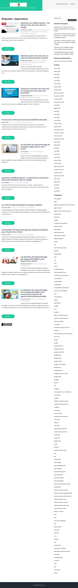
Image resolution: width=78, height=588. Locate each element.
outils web (57, 435)
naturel (56, 422)
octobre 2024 (58, 136)
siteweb (56, 533)
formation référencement (62, 327)
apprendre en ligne (60, 235)
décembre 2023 (59, 166)
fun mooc (57, 337)
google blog (57, 355)
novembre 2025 (59, 96)
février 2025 (57, 123)
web (55, 564)
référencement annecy (61, 490)
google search (58, 370)
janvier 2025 (57, 127)
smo (55, 536)
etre (55, 309)
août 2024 (57, 142)
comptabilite (58, 278)
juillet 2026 (57, 71)
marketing (57, 395)
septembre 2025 (59, 102)
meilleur (56, 398)
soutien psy (57, 545)
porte (55, 444)
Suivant (9, 324)
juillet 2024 (57, 145)
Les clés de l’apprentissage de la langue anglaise (22, 205)
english (56, 306)
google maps (58, 361)
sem (55, 514)
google (25, 32)
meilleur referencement (61, 401)
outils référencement (41, 32)
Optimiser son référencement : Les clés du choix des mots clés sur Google (35, 25)
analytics (56, 217)
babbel (56, 251)
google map (57, 358)
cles (21, 32)
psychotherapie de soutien (62, 484)
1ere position (57, 199)
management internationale (62, 392)
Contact (72, 4)
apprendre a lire (59, 232)
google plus (57, 367)
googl (55, 340)
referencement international (62, 496)
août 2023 (57, 179)
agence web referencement (62, 211)
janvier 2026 (57, 90)
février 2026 (57, 87)
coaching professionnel (61, 275)
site (55, 524)
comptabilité (58, 281)
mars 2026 (57, 84)
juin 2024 (56, 148)
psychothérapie (59, 481)
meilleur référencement (61, 404)
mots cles (31, 32)
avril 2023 (57, 191)
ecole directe (58, 297)
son (55, 542)
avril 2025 (57, 117)
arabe (56, 242)
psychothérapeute (59, 472)
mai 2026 (56, 78)
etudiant (56, 312)
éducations (57, 303)
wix (55, 567)
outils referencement (26, 33)
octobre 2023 (58, 173)
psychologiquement (60, 465)
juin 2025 (56, 111)
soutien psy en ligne (60, 548)
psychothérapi (58, 475)
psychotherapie (59, 478)
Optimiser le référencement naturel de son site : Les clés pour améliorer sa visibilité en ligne (65, 35)
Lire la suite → (8, 49)
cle (48, 30)
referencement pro (60, 508)
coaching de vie (58, 269)
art (55, 245)
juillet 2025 (57, 108)
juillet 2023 (57, 182)
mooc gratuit (58, 413)
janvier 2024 (57, 163)
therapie (56, 554)
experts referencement (61, 318)
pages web (57, 441)
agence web (57, 208)
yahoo (56, 573)
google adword (58, 346)
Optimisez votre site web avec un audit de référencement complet (34, 56)
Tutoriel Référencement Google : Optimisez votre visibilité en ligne (64, 53)
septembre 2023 (59, 176)
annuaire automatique (60, 223)
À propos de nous (62, 4)
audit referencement (60, 248)
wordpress (57, 570)
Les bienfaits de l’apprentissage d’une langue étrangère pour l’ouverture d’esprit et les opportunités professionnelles (33, 293)
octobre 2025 (58, 99)
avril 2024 (57, 154)
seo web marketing (60, 521)
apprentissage (30, 207)
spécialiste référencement (62, 551)
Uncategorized (28, 122)
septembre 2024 (59, 139)
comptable (57, 284)
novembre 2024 (59, 133)
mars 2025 (57, 120)
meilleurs (56, 407)
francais (56, 330)
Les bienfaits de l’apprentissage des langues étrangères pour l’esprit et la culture (25, 230)
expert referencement (61, 315)
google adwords (59, 349)
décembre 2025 (59, 93)
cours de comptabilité (60, 291)
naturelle (56, 426)
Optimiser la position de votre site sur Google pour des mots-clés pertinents (34, 90)
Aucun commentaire (39, 30)
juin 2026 (56, 74)
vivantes (56, 560)
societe (56, 539)
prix (55, 453)
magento (57, 389)
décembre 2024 (59, 130)
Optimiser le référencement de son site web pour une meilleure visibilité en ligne (64, 42)
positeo (56, 447)
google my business (60, 364)
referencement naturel (61, 502)
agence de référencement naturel (64, 205)
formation (57, 324)
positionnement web (60, 450)
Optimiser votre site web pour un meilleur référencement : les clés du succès (64, 29)
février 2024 (57, 160)
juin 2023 (56, 185)
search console (58, 511)
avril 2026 (57, 81)
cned (55, 266)
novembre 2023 (58, 169)
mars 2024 (57, 157)
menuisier (57, 410)
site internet (57, 527)
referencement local (60, 499)
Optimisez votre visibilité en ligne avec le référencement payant (64, 48)
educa (56, 300)
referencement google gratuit (63, 493)
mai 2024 (56, 151)
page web (57, 438)
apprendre (57, 229)
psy (55, 456)
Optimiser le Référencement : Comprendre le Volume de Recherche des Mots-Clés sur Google (25, 178)
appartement (58, 226)
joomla (56, 383)
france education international (63, 334)
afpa (55, 202)
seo (35, 33)
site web (56, 530)
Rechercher (57, 18)
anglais (56, 220)
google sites (28, 97)
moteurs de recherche (61, 416)
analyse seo (24, 62)
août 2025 (57, 105)
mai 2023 (56, 188)
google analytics (59, 352)
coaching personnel (60, 272)
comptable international (61, 288)
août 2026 (57, 68)
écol (55, 294)
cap (55, 257)
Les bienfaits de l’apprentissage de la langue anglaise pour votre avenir (35, 146)
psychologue (58, 468)
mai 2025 (56, 114)
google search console (61, 373)
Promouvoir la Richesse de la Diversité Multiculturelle (24, 119)
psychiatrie (57, 459)
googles (35, 97)
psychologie (57, 462)
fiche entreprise (59, 321)
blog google (57, 254)
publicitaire (57, 487)
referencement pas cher (61, 505)
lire (55, 386)
